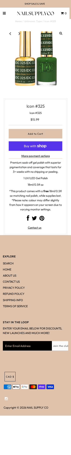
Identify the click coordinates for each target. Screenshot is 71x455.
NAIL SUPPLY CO (37, 407)
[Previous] (10, 33)
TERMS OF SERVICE (15, 306)
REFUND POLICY (13, 294)
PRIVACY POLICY (14, 288)
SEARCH (8, 263)
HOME (7, 269)
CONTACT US (11, 281)
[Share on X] (34, 219)
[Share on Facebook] (28, 219)
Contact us (34, 227)
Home (18, 21)
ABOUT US (9, 275)
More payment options (35, 156)
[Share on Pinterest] (41, 219)
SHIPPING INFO (13, 300)
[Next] (19, 33)
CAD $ (10, 376)
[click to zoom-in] (61, 33)
